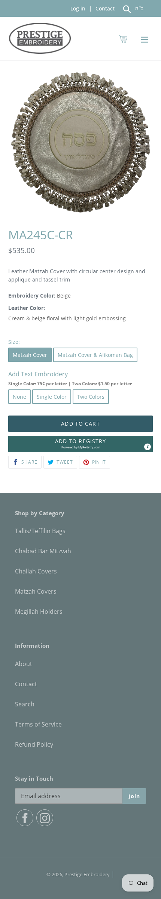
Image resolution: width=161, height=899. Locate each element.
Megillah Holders (39, 611)
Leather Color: (26, 307)
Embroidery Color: (31, 295)
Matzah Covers (36, 591)
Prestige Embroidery (87, 874)
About (23, 664)
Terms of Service (38, 724)
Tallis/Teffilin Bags (40, 531)
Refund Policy (34, 744)
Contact (104, 8)
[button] (80, 444)
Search (24, 704)
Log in (77, 8)
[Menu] (144, 38)
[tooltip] (147, 447)
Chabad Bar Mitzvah (43, 551)
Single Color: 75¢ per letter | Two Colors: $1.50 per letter (70, 383)
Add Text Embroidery (70, 378)
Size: (14, 341)
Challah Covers (36, 571)
